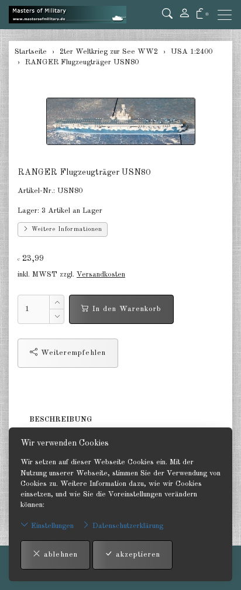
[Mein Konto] (184, 14)
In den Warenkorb (125, 309)
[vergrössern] (120, 121)
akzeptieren (136, 554)
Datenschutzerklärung (126, 526)
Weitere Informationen (65, 229)
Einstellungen (51, 526)
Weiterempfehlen (72, 353)
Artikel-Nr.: (36, 191)
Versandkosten (101, 274)
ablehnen (59, 554)
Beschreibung (60, 419)
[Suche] (167, 14)
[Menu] (227, 14)
